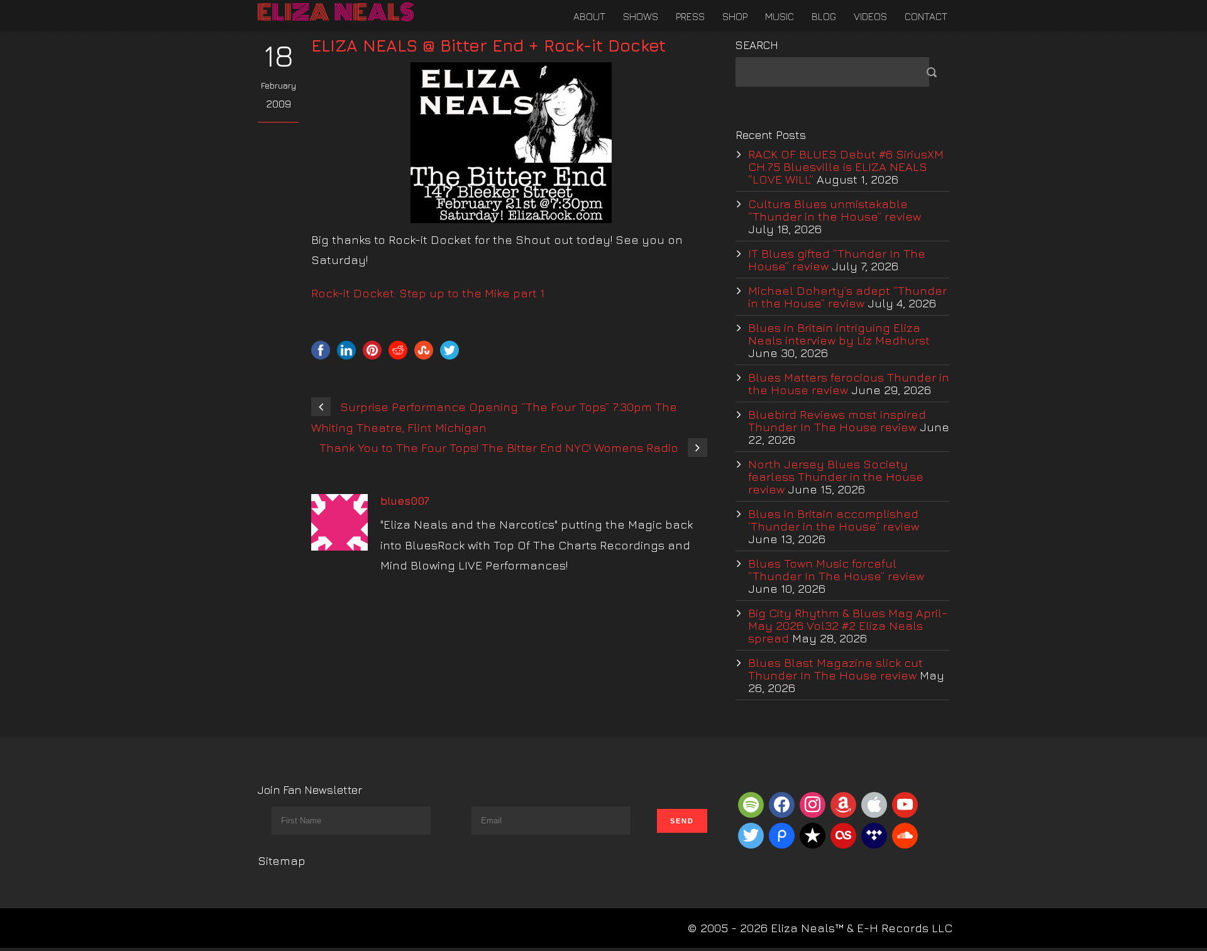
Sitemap (282, 860)
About (589, 16)
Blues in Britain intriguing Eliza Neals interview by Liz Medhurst (839, 334)
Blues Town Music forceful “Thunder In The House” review (836, 569)
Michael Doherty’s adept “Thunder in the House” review (847, 296)
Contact (926, 16)
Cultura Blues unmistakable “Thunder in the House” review (834, 210)
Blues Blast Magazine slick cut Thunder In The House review (835, 669)
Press (690, 16)
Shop (734, 16)
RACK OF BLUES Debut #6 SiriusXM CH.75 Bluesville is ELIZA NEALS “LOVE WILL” (846, 166)
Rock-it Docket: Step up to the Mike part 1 (427, 293)
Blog (824, 16)
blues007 (404, 501)
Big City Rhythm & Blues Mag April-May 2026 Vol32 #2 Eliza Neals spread (847, 625)
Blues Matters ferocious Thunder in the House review (848, 383)
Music (779, 16)
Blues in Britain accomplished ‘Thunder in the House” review (833, 520)
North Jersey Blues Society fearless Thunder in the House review (835, 476)
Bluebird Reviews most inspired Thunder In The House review (837, 420)
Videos (870, 16)
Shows (640, 16)
